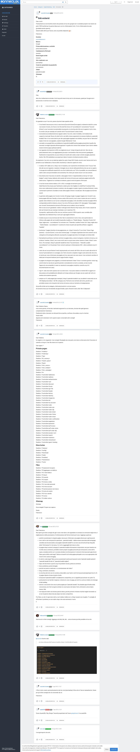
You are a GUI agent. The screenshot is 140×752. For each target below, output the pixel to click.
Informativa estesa (46, 750)
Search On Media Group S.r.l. (10, 749)
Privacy (3, 748)
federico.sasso (44, 114)
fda (41, 526)
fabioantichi (43, 615)
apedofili (42, 709)
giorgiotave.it (75, 713)
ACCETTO (113, 749)
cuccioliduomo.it (40, 39)
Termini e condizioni (9, 748)
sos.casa (42, 728)
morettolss (43, 91)
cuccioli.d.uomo (45, 13)
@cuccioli (38, 638)
